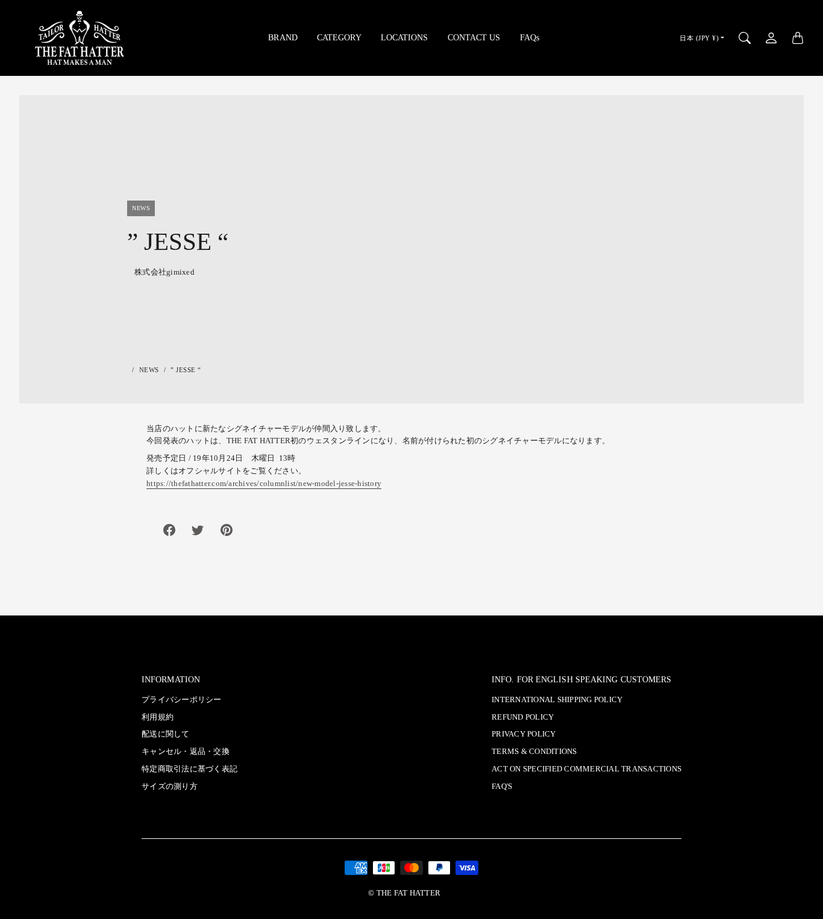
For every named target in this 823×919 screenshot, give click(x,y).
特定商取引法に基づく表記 (189, 769)
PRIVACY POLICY (524, 734)
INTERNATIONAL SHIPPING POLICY (557, 700)
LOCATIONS (404, 37)
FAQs (529, 37)
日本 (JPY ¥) (699, 38)
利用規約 (158, 717)
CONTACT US (474, 37)
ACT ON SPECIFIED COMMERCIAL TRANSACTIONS (586, 769)
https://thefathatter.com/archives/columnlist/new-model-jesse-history (263, 483)
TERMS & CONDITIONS (534, 751)
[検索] (744, 38)
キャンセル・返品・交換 (186, 751)
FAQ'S (502, 786)
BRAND (283, 37)
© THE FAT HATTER (404, 893)
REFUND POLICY (523, 717)
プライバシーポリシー (182, 700)
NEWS (149, 369)
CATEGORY (339, 37)
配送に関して (166, 734)
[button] (169, 530)
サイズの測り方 (170, 786)
